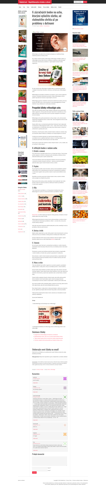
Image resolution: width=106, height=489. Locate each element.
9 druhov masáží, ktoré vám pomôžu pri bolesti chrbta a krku (48, 340)
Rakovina (39, 7)
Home (20, 7)
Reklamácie (85, 480)
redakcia (41, 26)
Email (49, 470)
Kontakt (59, 7)
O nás (24, 7)
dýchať (52, 239)
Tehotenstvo (20, 226)
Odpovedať (35, 382)
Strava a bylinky (46, 7)
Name (49, 468)
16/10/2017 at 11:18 (36, 425)
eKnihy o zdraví (54, 7)
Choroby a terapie (39, 369)
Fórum (28, 7)
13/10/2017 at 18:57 (36, 397)
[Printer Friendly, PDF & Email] (38, 32)
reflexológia (52, 369)
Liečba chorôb (33, 7)
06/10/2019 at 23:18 (36, 443)
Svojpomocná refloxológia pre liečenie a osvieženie (46, 334)
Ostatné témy (20, 216)
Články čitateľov (21, 193)
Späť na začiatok (21, 480)
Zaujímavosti (20, 231)
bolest (48, 369)
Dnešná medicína (21, 198)
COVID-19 (20, 196)
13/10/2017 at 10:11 (36, 378)
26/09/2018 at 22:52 (36, 434)
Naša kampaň (21, 206)
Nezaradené (20, 209)
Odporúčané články (22, 212)
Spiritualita (20, 221)
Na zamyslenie (21, 204)
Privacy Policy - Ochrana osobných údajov (74, 480)
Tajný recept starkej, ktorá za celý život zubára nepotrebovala (48, 338)
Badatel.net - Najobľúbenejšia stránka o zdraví (35, 2)
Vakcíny (19, 229)
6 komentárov (46, 26)
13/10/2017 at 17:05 (36, 387)
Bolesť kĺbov (35, 214)
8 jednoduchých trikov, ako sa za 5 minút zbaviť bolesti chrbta (48, 336)
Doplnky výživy (21, 201)
